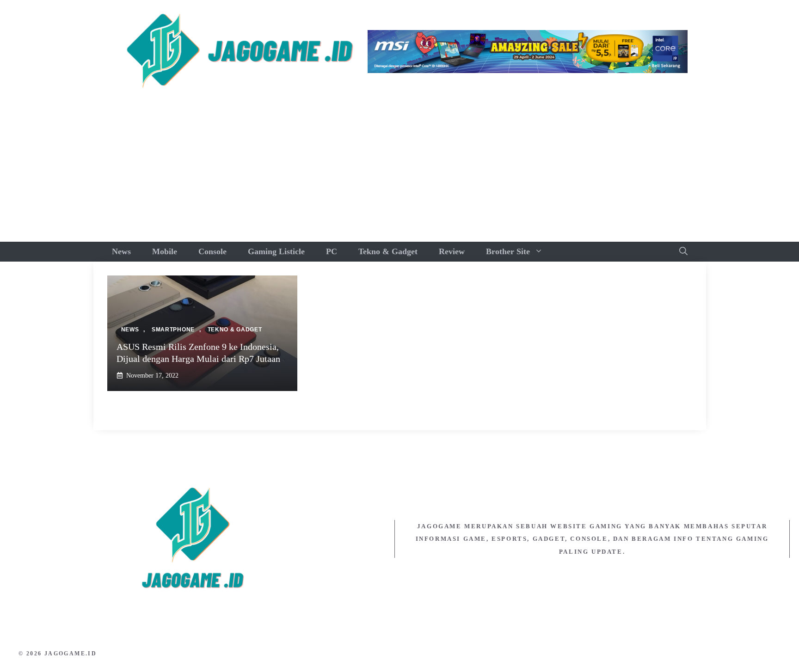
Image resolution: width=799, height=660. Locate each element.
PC (331, 251)
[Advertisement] (399, 172)
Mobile (164, 251)
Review (452, 251)
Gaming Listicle (276, 251)
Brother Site (508, 251)
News (121, 251)
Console (212, 251)
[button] (683, 252)
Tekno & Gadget (388, 251)
